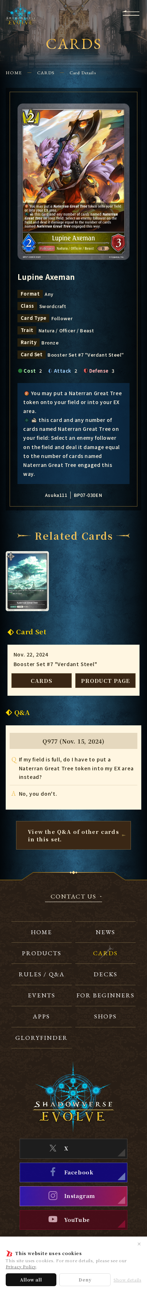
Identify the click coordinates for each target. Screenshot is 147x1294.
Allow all (31, 1280)
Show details (127, 1280)
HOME (14, 73)
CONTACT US (73, 896)
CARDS (45, 73)
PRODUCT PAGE (105, 680)
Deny (84, 1280)
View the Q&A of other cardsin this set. (73, 835)
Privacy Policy (21, 1266)
